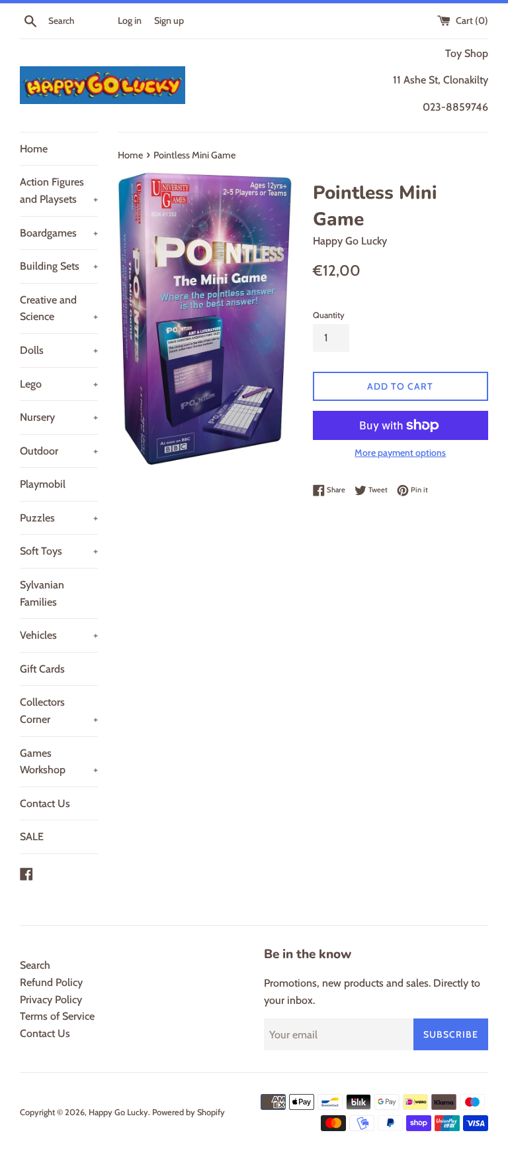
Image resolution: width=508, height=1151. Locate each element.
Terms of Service (57, 1016)
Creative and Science (59, 308)
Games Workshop (59, 762)
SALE (32, 836)
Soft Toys (59, 551)
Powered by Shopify (188, 1112)
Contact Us (45, 803)
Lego (59, 384)
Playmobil (42, 484)
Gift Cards (42, 669)
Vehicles (59, 635)
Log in (130, 21)
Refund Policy (51, 982)
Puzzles (59, 518)
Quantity (329, 315)
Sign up (169, 21)
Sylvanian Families (42, 593)
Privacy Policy (51, 999)
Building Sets (59, 266)
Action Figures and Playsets (59, 190)
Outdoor (59, 451)
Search (35, 965)
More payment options (400, 453)
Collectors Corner (59, 711)
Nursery (59, 417)
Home (34, 148)
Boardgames (59, 233)
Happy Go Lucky (118, 1112)
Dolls (59, 350)
